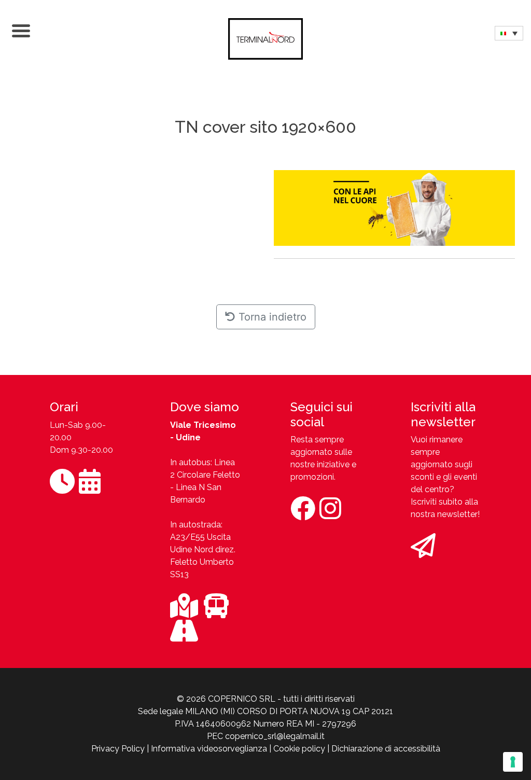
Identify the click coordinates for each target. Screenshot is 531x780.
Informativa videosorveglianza (209, 749)
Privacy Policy (118, 749)
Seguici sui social (321, 414)
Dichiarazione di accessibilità (385, 749)
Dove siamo (204, 406)
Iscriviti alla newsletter (443, 414)
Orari (64, 406)
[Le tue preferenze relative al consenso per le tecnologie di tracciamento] (513, 762)
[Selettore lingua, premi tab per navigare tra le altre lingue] (509, 33)
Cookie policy (299, 749)
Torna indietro (270, 317)
